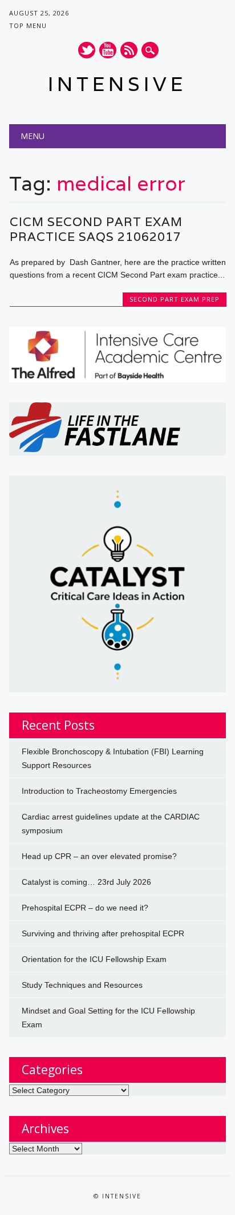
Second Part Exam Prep (174, 299)
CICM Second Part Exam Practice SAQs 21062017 (96, 229)
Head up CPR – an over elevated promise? (99, 856)
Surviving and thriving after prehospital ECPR (103, 933)
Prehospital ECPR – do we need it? (85, 907)
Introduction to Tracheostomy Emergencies (99, 791)
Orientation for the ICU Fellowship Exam (94, 959)
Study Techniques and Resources (82, 985)
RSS (128, 50)
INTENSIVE (117, 84)
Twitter (86, 50)
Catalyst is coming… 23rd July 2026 (86, 881)
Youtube (107, 50)
